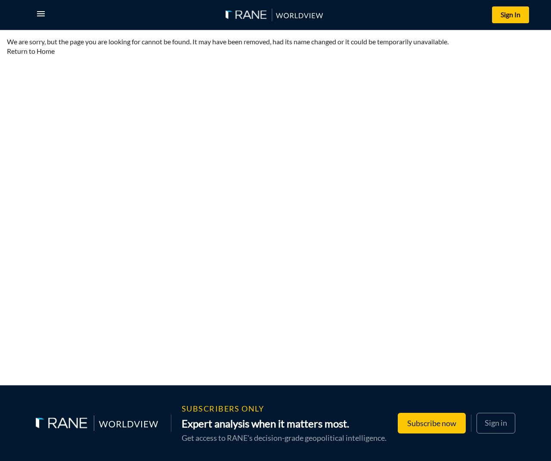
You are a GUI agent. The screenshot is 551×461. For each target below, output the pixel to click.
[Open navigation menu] (43, 15)
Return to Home (31, 51)
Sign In (510, 14)
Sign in (496, 422)
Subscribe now (431, 423)
